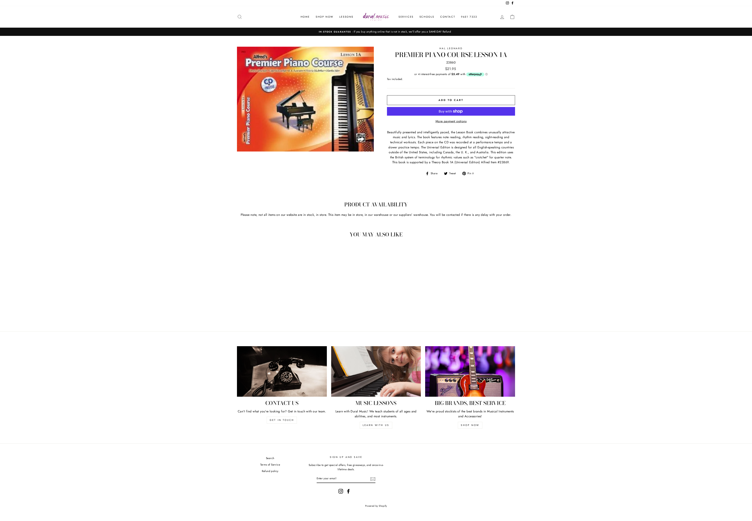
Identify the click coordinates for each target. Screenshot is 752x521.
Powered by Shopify (376, 506)
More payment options (451, 121)
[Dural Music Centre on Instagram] (340, 491)
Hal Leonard (451, 48)
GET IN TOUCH (282, 420)
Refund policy (270, 471)
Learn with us (376, 425)
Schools (426, 17)
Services (406, 17)
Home (305, 17)
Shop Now (325, 17)
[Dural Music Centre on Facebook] (348, 491)
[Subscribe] (372, 478)
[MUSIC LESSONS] (376, 371)
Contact (447, 17)
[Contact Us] (282, 371)
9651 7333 (469, 17)
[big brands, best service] (470, 371)
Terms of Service (270, 465)
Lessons (346, 17)
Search (270, 458)
